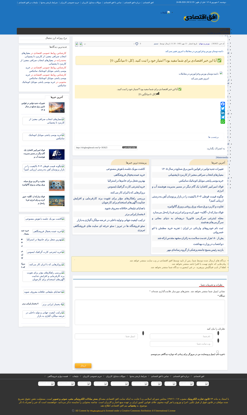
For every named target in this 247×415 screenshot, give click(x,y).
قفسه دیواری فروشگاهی (57, 376)
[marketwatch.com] (120, 384)
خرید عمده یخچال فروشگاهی (129, 174)
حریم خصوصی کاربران (69, 2)
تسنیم (156, 44)
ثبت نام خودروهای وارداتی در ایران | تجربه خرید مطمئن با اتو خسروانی (188, 230)
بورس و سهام (204, 44)
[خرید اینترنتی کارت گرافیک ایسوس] (46, 252)
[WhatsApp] (150, 121)
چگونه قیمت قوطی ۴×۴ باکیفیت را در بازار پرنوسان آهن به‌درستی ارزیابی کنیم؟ (188, 198)
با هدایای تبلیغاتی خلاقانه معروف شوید (125, 208)
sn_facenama (188, 148)
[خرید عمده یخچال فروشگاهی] (49, 231)
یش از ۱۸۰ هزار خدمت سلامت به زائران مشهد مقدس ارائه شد (190, 238)
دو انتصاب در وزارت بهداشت (208, 244)
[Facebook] (150, 104)
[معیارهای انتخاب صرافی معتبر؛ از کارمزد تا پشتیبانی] (44, 120)
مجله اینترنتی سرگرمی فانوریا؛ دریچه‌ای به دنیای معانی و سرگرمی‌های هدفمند (188, 220)
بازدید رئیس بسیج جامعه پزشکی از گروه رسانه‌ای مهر (195, 249)
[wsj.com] (156, 384)
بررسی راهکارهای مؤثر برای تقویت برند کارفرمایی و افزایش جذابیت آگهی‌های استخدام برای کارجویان (109, 200)
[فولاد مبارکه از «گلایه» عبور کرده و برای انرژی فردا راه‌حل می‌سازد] (57, 200)
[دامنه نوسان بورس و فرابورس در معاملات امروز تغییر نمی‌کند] (199, 76)
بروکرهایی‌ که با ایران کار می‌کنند (127, 192)
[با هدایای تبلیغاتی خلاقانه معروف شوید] (44, 291)
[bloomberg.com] (140, 384)
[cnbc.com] (170, 384)
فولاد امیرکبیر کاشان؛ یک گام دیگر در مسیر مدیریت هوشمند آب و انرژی (188, 188)
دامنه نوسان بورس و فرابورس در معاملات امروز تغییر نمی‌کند (194, 51)
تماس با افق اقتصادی (112, 2)
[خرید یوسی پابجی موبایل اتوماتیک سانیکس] (44, 136)
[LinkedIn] (150, 113)
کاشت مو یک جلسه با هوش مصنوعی (125, 168)
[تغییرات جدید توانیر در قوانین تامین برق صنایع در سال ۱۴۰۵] (57, 107)
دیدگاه (221, 296)
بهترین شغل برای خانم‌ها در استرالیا (126, 180)
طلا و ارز (224, 29)
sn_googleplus (198, 148)
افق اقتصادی (148, 2)
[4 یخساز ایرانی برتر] (53, 304)
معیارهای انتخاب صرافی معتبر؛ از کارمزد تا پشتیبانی (195, 174)
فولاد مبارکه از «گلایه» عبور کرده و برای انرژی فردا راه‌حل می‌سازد (188, 212)
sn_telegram (193, 148)
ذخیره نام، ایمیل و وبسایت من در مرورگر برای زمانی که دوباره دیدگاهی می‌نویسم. (188, 354)
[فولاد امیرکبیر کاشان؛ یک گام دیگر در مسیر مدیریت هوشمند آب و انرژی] (57, 154)
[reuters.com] (84, 384)
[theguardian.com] (66, 384)
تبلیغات (75, 376)
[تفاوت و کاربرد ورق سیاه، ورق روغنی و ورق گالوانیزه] (57, 185)
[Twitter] (150, 108)
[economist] (203, 384)
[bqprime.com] (186, 384)
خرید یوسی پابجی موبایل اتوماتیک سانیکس (201, 180)
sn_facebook (203, 148)
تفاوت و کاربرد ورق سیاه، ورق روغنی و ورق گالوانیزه (195, 206)
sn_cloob (182, 148)
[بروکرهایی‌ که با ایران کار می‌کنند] (47, 264)
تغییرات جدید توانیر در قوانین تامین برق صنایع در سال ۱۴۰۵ (192, 168)
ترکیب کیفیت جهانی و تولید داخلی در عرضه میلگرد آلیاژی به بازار (111, 220)
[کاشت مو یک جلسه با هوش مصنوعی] (45, 218)
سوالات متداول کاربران (91, 2)
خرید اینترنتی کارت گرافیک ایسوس (126, 186)
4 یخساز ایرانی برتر (135, 214)
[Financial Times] (46, 384)
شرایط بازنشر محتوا (49, 2)
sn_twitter (172, 148)
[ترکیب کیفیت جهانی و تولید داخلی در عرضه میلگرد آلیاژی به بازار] (44, 314)
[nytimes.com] (101, 384)
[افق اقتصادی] (202, 17)
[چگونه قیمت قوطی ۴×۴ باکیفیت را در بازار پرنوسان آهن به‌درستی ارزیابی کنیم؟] (44, 167)
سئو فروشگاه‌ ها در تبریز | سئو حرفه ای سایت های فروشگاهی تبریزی (109, 227)
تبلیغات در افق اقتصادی (28, 2)
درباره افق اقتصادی (132, 2)
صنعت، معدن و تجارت (218, 33)
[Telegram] (150, 117)
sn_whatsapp (177, 148)
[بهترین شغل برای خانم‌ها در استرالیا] (45, 239)
